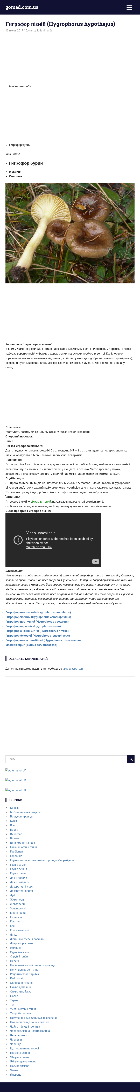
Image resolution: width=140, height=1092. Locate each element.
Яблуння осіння (20, 1052)
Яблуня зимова (19, 1066)
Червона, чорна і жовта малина (30, 1031)
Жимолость (17, 899)
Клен (13, 926)
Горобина (16, 856)
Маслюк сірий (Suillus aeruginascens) (31, 645)
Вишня (14, 838)
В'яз (12, 825)
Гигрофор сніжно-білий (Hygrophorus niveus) (37, 630)
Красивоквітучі (19, 930)
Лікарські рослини (21, 943)
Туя (12, 1004)
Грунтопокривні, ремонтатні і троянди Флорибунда (42, 860)
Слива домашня (20, 987)
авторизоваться (73, 668)
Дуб (12, 895)
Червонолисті (18, 1035)
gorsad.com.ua (21, 7)
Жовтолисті (17, 904)
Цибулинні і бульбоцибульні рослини (33, 1018)
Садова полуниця (21, 982)
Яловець (15, 1074)
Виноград (16, 834)
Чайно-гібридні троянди (25, 1026)
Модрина (16, 947)
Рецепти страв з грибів (24, 974)
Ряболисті (16, 978)
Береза (14, 807)
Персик (14, 961)
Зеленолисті (18, 908)
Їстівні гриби (45, 30)
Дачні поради (18, 878)
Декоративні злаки (21, 886)
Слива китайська (20, 991)
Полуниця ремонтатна (24, 969)
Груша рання (18, 873)
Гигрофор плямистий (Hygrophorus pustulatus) (38, 612)
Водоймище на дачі (22, 842)
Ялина (14, 1070)
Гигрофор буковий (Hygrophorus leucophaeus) (37, 635)
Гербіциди (16, 851)
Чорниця (15, 1044)
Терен (14, 1000)
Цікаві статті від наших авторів (29, 1022)
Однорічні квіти (19, 952)
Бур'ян (14, 821)
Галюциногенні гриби (23, 847)
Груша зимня (18, 864)
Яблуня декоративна (23, 1061)
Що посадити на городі (24, 1048)
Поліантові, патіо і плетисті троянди (32, 965)
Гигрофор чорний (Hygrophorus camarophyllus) (38, 617)
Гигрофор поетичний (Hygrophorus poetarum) (37, 621)
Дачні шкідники (19, 882)
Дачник (30, 30)
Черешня (16, 1039)
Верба (14, 829)
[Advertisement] (70, 58)
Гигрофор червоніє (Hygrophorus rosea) (33, 626)
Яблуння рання (19, 1057)
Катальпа (16, 917)
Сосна (14, 996)
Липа (13, 934)
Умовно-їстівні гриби (23, 1009)
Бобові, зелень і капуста (25, 812)
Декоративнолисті (21, 891)
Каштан (15, 921)
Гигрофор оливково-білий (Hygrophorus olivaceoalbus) (43, 640)
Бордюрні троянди (21, 816)
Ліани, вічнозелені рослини (27, 939)
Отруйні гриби (19, 956)
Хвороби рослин (20, 1013)
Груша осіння (18, 869)
